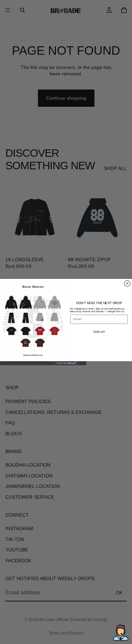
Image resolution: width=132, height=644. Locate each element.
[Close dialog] (127, 283)
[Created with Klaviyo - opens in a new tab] (66, 363)
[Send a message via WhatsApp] (121, 633)
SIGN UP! (99, 331)
